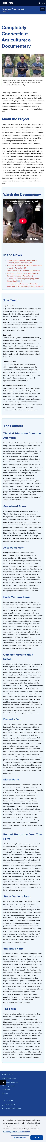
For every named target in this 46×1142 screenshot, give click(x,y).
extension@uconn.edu (12, 1108)
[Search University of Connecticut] (39, 3)
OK (35, 1137)
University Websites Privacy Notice (16, 1132)
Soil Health (6, 1090)
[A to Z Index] (43, 3)
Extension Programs (9, 1078)
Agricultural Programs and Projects (13, 10)
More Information (20, 1138)
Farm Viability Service (10, 1082)
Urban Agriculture (8, 1086)
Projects (5, 1093)
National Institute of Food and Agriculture (22, 271)
